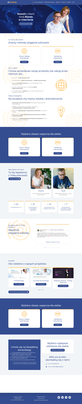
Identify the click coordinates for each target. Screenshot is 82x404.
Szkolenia (58, 2)
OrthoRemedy (19, 281)
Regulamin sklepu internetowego (41, 400)
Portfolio (63, 2)
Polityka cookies (41, 398)
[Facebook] (66, 397)
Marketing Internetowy (49, 2)
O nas (73, 2)
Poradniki (68, 2)
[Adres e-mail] (62, 397)
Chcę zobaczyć (19, 284)
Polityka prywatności (41, 396)
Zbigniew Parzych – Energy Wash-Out (63, 281)
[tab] (44, 247)
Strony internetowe (38, 2)
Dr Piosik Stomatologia (41, 281)
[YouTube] (69, 397)
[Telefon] (59, 397)
